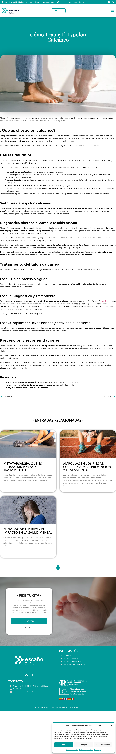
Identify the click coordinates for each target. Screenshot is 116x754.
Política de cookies (72, 750)
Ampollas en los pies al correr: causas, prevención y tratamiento (87, 466)
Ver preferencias (103, 745)
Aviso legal (97, 750)
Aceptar (63, 745)
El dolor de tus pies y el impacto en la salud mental (27, 531)
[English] (63, 699)
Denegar (83, 745)
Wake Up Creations (73, 708)
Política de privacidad (86, 750)
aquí (104, 301)
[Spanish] (60, 699)
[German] (69, 699)
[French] (66, 699)
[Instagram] (113, 2)
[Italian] (72, 699)
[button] (111, 725)
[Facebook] (109, 2)
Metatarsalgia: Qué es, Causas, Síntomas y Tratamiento (23, 466)
